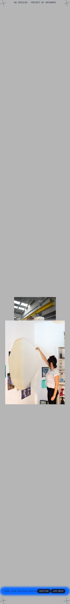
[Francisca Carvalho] (35, 362)
